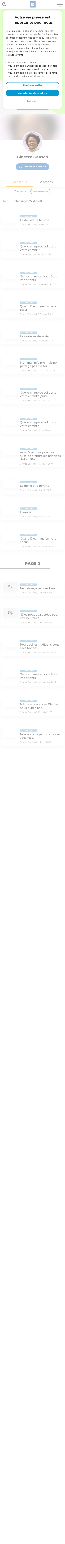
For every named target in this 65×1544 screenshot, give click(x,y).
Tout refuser (32, 101)
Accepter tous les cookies (32, 93)
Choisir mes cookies (32, 85)
